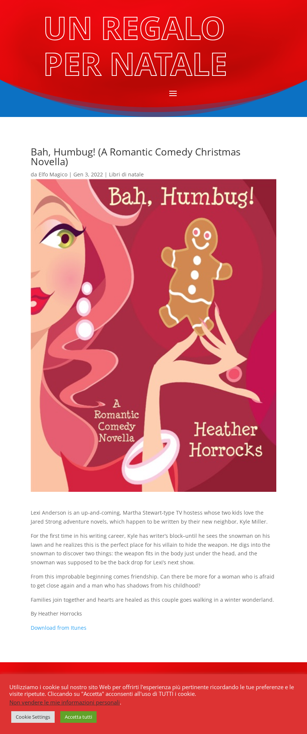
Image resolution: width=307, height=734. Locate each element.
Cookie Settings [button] (33, 716)
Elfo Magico (53, 174)
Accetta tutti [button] (78, 716)
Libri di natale (126, 174)
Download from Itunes (58, 627)
